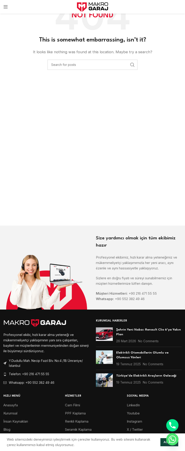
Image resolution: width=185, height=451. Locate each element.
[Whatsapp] (172, 439)
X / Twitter (135, 429)
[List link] (46, 374)
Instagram (134, 421)
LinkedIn (133, 405)
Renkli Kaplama (76, 421)
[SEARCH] (132, 65)
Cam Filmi (72, 405)
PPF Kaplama (75, 413)
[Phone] (172, 425)
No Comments (148, 341)
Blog (6, 429)
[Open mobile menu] (5, 6)
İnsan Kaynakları (15, 421)
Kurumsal (10, 413)
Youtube (133, 413)
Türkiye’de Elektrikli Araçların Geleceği (146, 375)
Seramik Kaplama (78, 429)
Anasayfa (10, 405)
